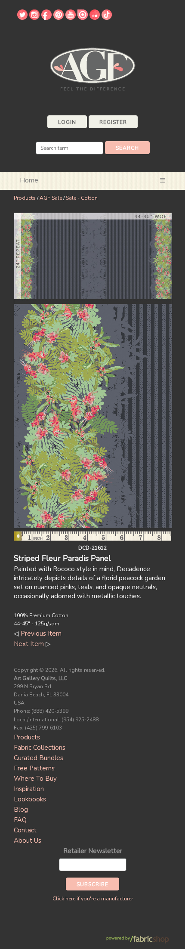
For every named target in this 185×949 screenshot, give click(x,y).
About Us (27, 840)
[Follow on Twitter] (22, 17)
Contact (25, 830)
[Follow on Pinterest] (58, 17)
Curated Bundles (38, 758)
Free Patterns (34, 768)
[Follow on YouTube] (70, 17)
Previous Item (41, 633)
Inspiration (29, 789)
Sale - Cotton (82, 198)
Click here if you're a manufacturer (92, 898)
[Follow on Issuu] (82, 17)
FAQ (20, 820)
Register (113, 122)
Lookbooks (30, 799)
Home (29, 180)
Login (67, 122)
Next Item (29, 644)
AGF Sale (51, 198)
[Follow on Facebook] (46, 17)
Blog (21, 809)
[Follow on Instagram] (34, 17)
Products (25, 198)
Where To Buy (35, 778)
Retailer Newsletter (92, 851)
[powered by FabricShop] (137, 940)
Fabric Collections (39, 747)
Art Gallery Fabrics (92, 68)
